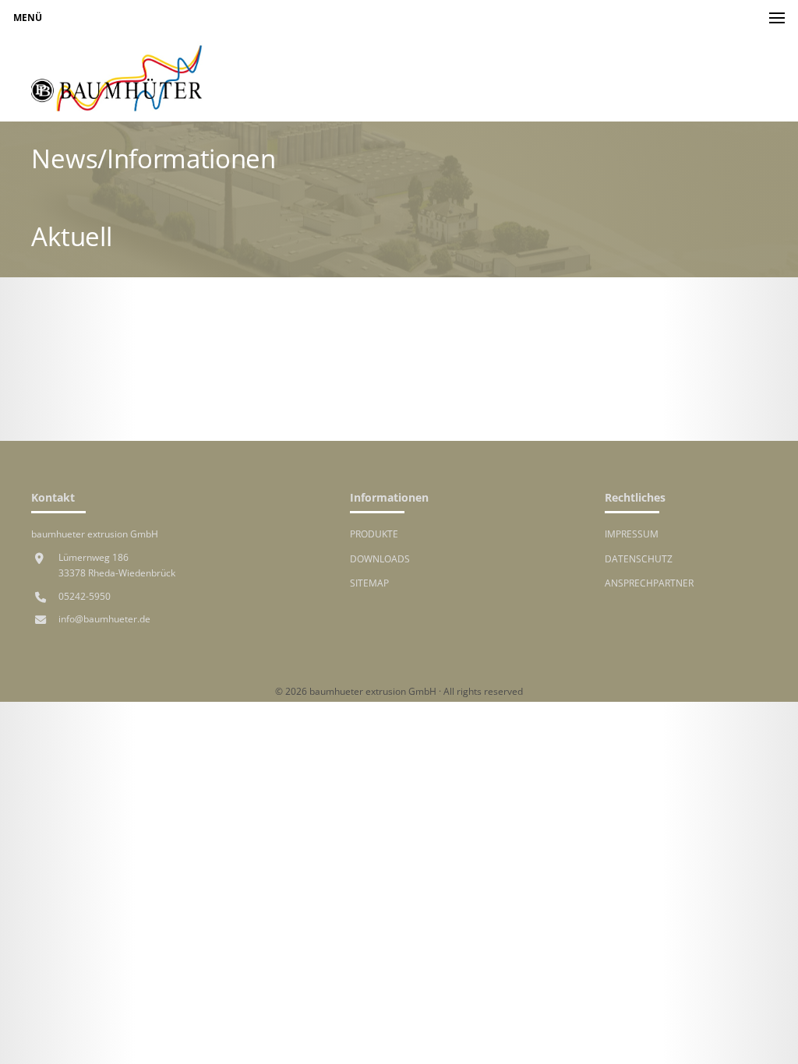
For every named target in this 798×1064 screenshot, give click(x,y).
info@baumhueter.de (104, 618)
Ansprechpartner (649, 582)
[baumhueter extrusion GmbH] (117, 79)
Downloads (380, 558)
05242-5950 (84, 596)
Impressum (632, 533)
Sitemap (369, 582)
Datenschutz (639, 558)
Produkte (374, 533)
